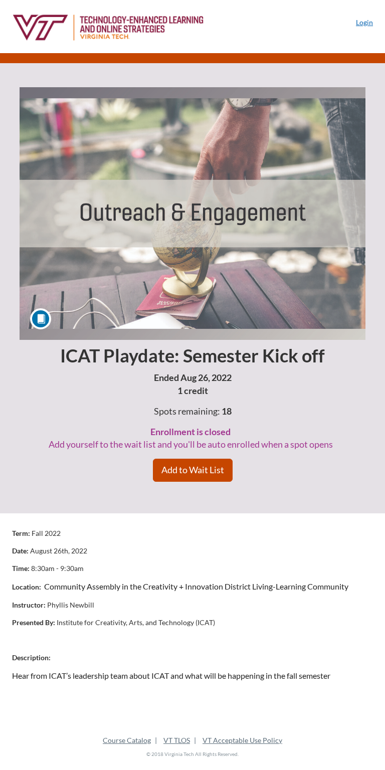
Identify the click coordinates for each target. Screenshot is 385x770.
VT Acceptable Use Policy (242, 740)
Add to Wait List (192, 469)
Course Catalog (127, 740)
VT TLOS (176, 740)
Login (364, 22)
